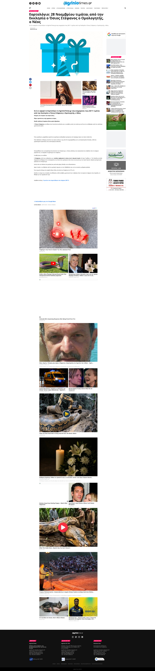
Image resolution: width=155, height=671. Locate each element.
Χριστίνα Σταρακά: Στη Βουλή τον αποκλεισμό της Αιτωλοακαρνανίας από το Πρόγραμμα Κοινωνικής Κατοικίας (117, 104)
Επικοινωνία (64, 663)
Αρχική (48, 8)
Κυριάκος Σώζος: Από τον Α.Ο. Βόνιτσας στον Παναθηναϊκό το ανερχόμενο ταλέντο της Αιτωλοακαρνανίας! (118, 98)
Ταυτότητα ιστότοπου (97, 663)
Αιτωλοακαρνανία (61, 8)
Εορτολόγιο (51, 111)
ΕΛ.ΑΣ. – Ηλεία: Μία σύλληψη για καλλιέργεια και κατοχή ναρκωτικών (118, 87)
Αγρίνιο (53, 8)
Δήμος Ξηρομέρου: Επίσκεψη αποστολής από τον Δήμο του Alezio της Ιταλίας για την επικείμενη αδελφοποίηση (117, 71)
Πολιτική (83, 8)
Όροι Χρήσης (77, 663)
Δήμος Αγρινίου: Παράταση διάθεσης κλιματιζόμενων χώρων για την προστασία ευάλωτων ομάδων (117, 92)
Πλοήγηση (70, 663)
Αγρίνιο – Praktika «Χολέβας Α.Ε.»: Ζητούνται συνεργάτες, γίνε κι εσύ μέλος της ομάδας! (117, 76)
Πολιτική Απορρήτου (86, 663)
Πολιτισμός (97, 8)
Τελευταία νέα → (116, 57)
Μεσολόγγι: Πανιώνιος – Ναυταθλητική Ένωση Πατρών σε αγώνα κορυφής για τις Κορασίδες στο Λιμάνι (118, 82)
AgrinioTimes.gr (65, 111)
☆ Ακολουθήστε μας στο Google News (45, 201)
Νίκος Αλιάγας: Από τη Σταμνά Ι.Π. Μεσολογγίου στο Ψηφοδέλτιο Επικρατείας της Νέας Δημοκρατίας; (118, 61)
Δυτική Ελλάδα (70, 8)
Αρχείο (58, 663)
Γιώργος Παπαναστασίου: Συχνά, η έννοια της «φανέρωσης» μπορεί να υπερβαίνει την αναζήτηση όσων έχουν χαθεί (118, 110)
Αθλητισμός (89, 8)
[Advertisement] (68, 131)
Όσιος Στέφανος (52, 204)
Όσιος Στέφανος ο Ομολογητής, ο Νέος (65, 113)
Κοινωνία (77, 8)
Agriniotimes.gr (33, 29)
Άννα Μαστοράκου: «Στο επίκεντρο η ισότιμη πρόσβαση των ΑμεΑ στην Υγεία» (118, 66)
